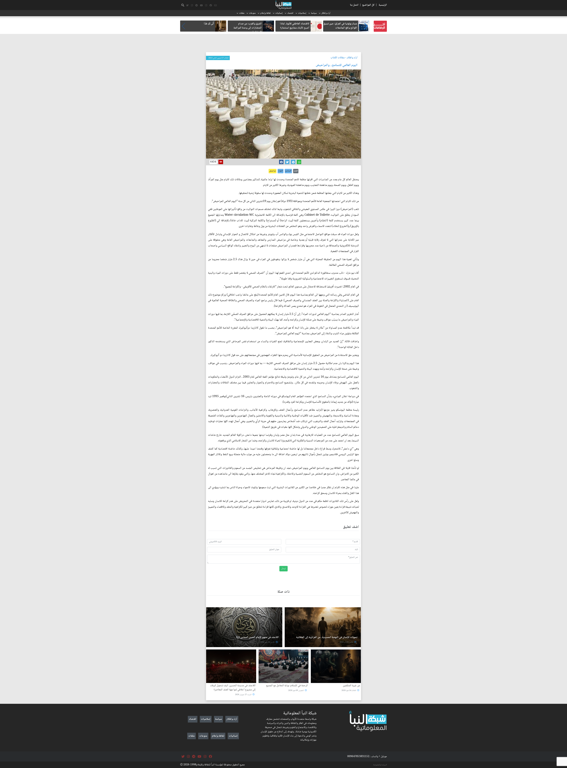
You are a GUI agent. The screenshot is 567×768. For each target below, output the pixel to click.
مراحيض (272, 171)
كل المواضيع (368, 5)
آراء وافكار (325, 13)
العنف (296, 171)
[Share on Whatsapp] (299, 162)
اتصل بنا (354, 5)
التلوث (280, 171)
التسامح (288, 171)
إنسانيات (279, 13)
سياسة (314, 13)
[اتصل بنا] (215, 5)
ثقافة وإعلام (265, 13)
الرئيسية (383, 5)
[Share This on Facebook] (281, 162)
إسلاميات (302, 13)
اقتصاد (290, 13)
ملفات (241, 13)
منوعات (252, 13)
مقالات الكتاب (338, 58)
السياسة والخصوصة (380, 765)
